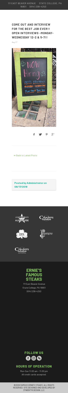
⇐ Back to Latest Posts (25, 155)
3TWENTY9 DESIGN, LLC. (34, 390)
